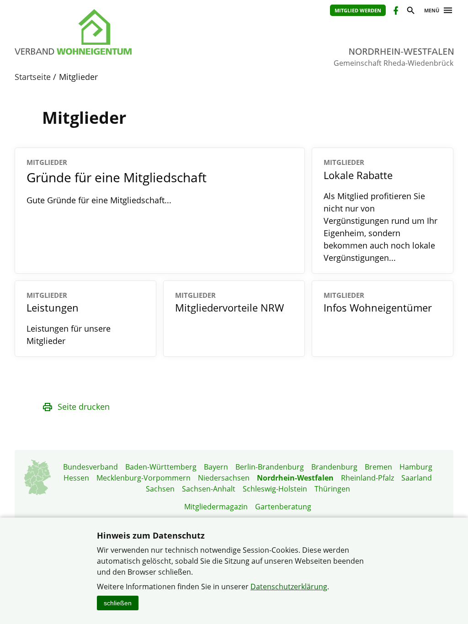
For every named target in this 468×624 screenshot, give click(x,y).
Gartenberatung (283, 507)
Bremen (378, 467)
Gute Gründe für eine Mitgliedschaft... (99, 200)
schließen (118, 603)
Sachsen (160, 489)
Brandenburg (334, 467)
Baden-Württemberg (161, 467)
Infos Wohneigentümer (378, 303)
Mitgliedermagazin (216, 507)
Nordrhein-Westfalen (295, 478)
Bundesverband (90, 467)
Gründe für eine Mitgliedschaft (117, 172)
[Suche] (410, 12)
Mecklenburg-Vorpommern (143, 478)
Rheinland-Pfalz (367, 478)
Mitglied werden (358, 10)
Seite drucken (84, 406)
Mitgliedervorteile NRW (229, 303)
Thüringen (332, 489)
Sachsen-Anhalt (208, 489)
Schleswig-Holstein (275, 489)
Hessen (76, 478)
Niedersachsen (224, 478)
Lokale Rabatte (358, 170)
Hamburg (415, 467)
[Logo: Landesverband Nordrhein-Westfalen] (115, 32)
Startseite (33, 76)
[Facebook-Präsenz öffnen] (395, 12)
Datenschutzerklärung (288, 587)
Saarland (416, 478)
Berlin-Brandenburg (269, 467)
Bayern (216, 467)
